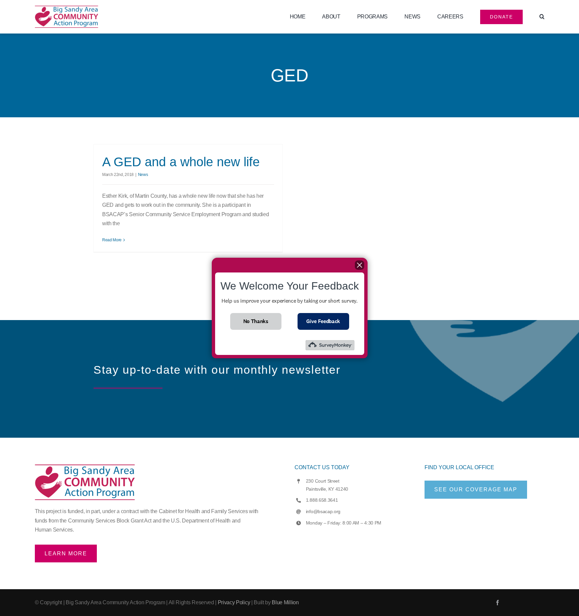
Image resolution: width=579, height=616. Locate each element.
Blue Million (285, 602)
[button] (541, 17)
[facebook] (497, 602)
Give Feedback (323, 321)
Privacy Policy (234, 602)
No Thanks (255, 321)
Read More (112, 240)
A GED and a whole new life (181, 162)
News (143, 174)
